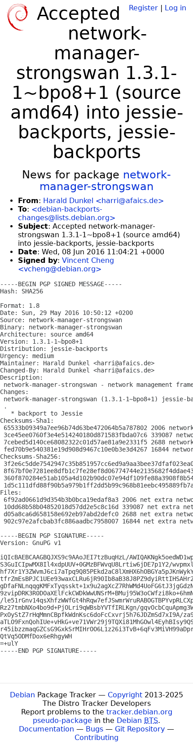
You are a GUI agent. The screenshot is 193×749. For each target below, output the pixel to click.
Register (143, 8)
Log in (175, 8)
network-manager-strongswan (105, 180)
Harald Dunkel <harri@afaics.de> (103, 200)
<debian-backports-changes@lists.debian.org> (66, 213)
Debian (22, 695)
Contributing (96, 737)
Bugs (94, 729)
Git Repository (140, 729)
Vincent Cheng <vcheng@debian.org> (66, 264)
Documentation (46, 729)
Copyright (125, 695)
